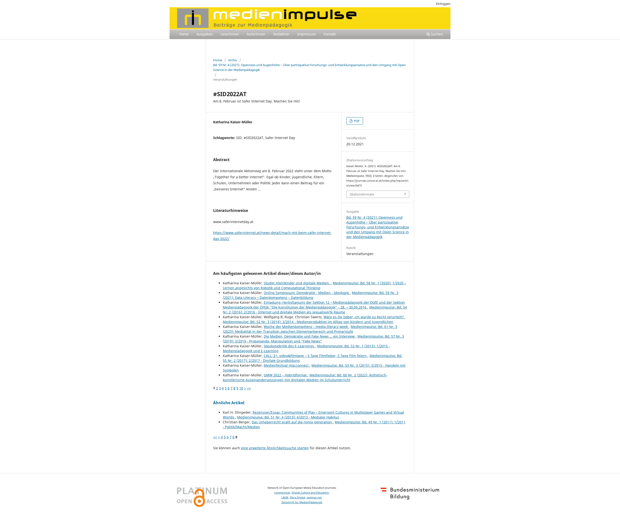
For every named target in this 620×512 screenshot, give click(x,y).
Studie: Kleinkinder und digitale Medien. (297, 283)
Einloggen (443, 3)
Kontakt (330, 34)
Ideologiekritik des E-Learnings (289, 346)
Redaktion (281, 34)
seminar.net (314, 497)
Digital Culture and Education (310, 492)
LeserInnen (230, 34)
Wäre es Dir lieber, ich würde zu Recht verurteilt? (364, 317)
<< (215, 437)
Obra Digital (297, 497)
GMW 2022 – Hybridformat (286, 375)
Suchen (436, 34)
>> (249, 388)
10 (241, 388)
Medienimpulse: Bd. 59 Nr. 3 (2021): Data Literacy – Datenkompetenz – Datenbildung (310, 295)
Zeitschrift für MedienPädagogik (301, 502)
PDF (356, 121)
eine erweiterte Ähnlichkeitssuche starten (275, 448)
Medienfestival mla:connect (287, 365)
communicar (282, 492)
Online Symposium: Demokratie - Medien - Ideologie (307, 292)
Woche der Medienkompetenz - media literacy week (306, 326)
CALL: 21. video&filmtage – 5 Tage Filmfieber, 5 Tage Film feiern (316, 355)
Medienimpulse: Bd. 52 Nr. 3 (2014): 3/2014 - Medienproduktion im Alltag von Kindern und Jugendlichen (308, 321)
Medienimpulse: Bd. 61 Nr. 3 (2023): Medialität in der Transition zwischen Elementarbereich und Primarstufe (310, 329)
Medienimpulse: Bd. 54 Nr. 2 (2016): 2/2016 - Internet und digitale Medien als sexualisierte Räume (315, 309)
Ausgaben (204, 34)
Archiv (232, 60)
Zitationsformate (362, 194)
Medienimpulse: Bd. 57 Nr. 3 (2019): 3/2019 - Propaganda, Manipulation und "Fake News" (313, 338)
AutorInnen (256, 34)
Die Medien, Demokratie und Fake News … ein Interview (310, 336)
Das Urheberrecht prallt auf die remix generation (292, 422)
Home (184, 34)
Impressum (306, 34)
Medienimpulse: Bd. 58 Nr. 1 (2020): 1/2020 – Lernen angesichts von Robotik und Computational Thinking (314, 285)
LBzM (284, 497)
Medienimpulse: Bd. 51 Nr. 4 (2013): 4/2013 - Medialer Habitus (288, 417)
